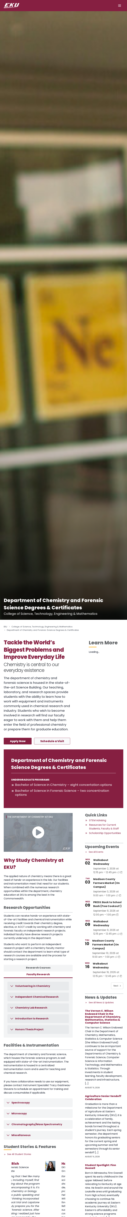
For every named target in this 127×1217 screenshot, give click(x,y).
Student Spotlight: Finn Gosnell (100, 1167)
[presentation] (16, 1166)
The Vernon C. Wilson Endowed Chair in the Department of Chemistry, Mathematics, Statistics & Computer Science (103, 1016)
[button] (38, 832)
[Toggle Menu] (119, 5)
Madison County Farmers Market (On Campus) (106, 883)
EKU (5, 626)
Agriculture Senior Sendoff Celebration (103, 1098)
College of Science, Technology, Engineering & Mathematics (41, 626)
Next (116, 985)
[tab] (38, 968)
